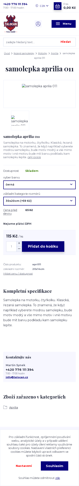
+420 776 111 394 (15, 4)
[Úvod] (15, 24)
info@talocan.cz (17, 377)
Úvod (7, 53)
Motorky (42, 53)
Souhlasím (54, 466)
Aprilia (54, 53)
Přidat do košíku (43, 246)
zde (57, 478)
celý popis (34, 157)
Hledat (66, 41)
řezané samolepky (24, 53)
